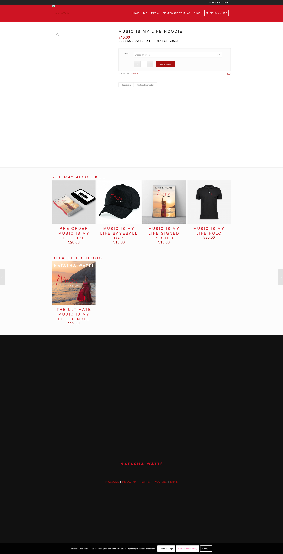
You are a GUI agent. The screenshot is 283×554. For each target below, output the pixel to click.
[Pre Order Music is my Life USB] (280, 277)
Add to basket (165, 64)
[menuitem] (215, 2)
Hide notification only (187, 548)
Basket (227, 2)
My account (215, 2)
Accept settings (166, 548)
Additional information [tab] (145, 85)
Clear (229, 74)
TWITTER (145, 481)
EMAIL (173, 481)
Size (127, 53)
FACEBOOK (112, 481)
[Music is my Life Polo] (2, 277)
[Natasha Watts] (60, 13)
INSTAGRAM (129, 481)
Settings (206, 548)
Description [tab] (126, 85)
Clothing (136, 73)
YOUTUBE (161, 481)
